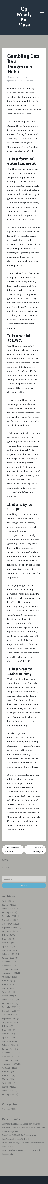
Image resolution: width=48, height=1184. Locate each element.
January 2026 (8, 912)
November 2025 (9, 920)
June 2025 (6, 939)
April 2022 (6, 1083)
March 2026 (7, 905)
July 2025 (6, 935)
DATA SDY (6, 867)
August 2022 (8, 1068)
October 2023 (8, 1015)
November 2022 (9, 1056)
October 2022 (8, 1060)
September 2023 (9, 1018)
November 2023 (9, 1011)
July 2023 (6, 1026)
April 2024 (6, 992)
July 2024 (6, 981)
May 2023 (6, 1034)
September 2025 (9, 927)
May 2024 (6, 988)
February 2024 (8, 999)
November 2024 (9, 965)
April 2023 (6, 1037)
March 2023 (7, 1041)
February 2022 (8, 1091)
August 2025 (8, 931)
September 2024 (9, 973)
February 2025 (9, 954)
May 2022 (6, 1079)
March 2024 (7, 996)
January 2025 (8, 958)
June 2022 (6, 1075)
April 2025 (6, 946)
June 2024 (6, 984)
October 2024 (8, 969)
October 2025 (8, 924)
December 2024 (9, 962)
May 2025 (6, 943)
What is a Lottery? (38, 850)
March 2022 (7, 1087)
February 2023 (8, 1045)
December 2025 (9, 916)
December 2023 (9, 1007)
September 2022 (9, 1064)
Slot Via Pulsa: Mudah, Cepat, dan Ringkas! (21, 1124)
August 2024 (8, 977)
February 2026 (8, 909)
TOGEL (5, 860)
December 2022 (9, 1052)
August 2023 (8, 1022)
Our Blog (34, 80)
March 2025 (7, 950)
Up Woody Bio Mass (24, 17)
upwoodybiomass (14, 80)
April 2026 (6, 901)
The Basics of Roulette (12, 850)
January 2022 (8, 1094)
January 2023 (8, 1049)
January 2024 (8, 1003)
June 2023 (6, 1030)
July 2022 (6, 1071)
